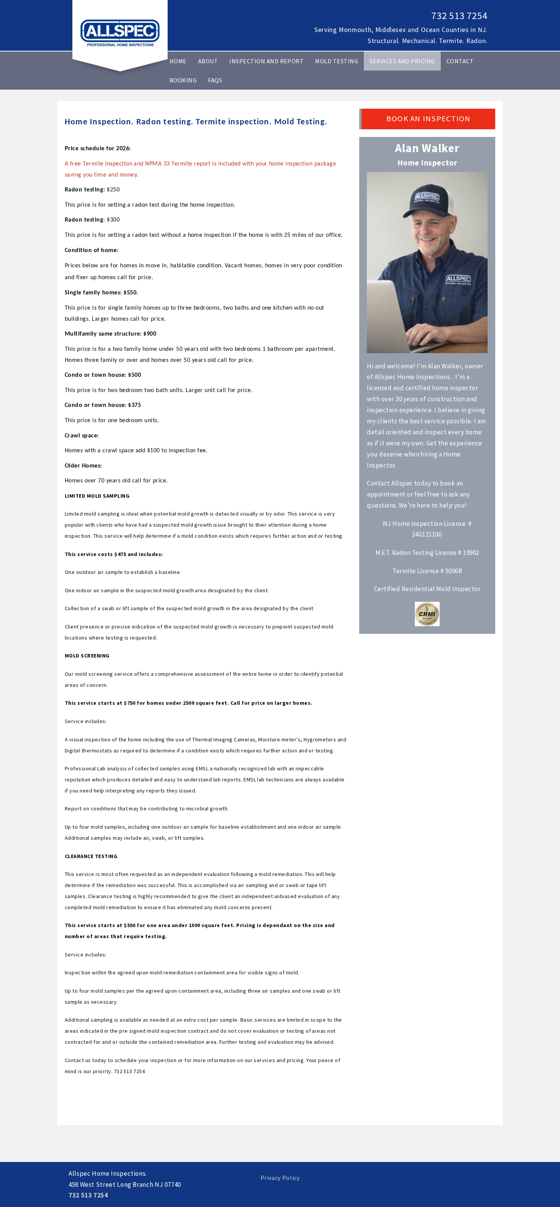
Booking (183, 80)
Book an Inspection (428, 119)
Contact (460, 61)
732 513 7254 (459, 16)
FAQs (215, 80)
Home (178, 61)
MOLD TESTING (336, 61)
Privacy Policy (280, 1177)
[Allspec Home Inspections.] (120, 32)
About (208, 61)
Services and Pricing (402, 61)
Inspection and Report (266, 61)
